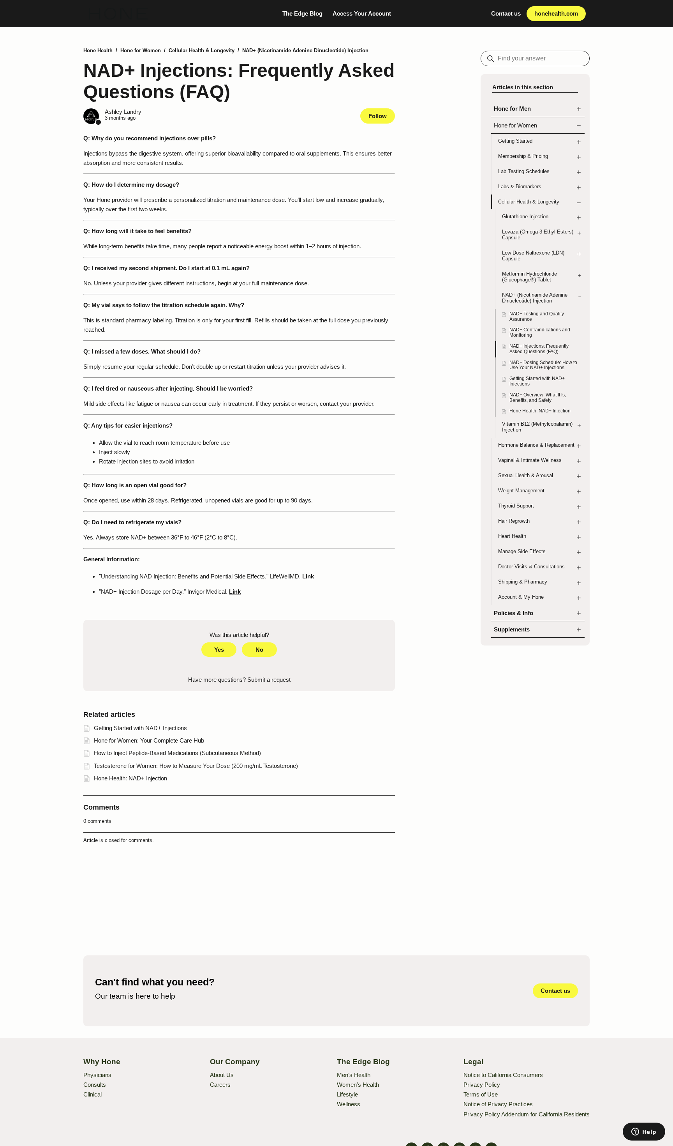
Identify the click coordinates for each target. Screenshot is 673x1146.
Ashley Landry (123, 111)
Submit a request (269, 679)
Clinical (92, 1094)
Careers (220, 1084)
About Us (222, 1075)
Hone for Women (140, 50)
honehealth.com (556, 13)
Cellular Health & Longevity (201, 50)
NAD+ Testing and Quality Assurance (536, 316)
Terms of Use (480, 1094)
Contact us (506, 13)
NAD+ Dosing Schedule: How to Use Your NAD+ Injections (543, 365)
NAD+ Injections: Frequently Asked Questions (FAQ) (539, 348)
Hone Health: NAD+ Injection (540, 411)
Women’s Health (358, 1084)
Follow (377, 116)
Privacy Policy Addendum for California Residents (526, 1114)
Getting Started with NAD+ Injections (537, 381)
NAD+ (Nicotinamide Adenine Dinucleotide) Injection (305, 50)
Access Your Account (362, 13)
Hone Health (98, 50)
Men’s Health (353, 1075)
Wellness (348, 1104)
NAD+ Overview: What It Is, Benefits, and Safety (537, 397)
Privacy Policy (481, 1084)
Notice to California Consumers (503, 1075)
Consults (94, 1084)
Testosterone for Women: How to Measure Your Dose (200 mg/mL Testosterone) (196, 765)
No (259, 649)
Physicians (97, 1075)
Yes (219, 649)
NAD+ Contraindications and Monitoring (539, 332)
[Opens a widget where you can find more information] (643, 1132)
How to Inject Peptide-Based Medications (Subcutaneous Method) (177, 753)
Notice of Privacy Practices (498, 1104)
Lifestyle (347, 1094)
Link (308, 576)
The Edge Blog (302, 13)
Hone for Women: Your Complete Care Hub (149, 740)
